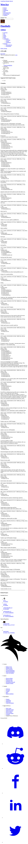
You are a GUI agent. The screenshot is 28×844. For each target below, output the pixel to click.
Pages (4, 37)
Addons (3, 30)
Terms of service (9, 710)
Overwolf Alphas (9, 713)
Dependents (8, 46)
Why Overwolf (9, 669)
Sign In (11, 1)
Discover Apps (9, 679)
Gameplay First (9, 680)
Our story (8, 690)
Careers (7, 691)
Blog (7, 692)
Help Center (8, 708)
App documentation (10, 670)
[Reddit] (15, 768)
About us (8, 688)
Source (4, 36)
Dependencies (9, 45)
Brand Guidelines (10, 693)
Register (7, 1)
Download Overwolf (10, 682)
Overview (5, 32)
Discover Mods (9, 678)
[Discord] (15, 743)
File (4, 33)
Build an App (9, 666)
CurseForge (3, 1)
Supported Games (10, 709)
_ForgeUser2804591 (7, 65)
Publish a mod (9, 668)
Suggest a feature (9, 683)
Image (4, 35)
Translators (8, 42)
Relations (5, 43)
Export (7, 41)
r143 (16, 55)
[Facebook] (15, 793)
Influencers (8, 701)
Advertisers (8, 700)
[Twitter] (15, 842)
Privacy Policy (9, 712)
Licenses (8, 714)
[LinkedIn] (15, 817)
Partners (7, 699)
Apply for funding (10, 673)
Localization (6, 38)
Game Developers (10, 703)
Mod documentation (10, 671)
